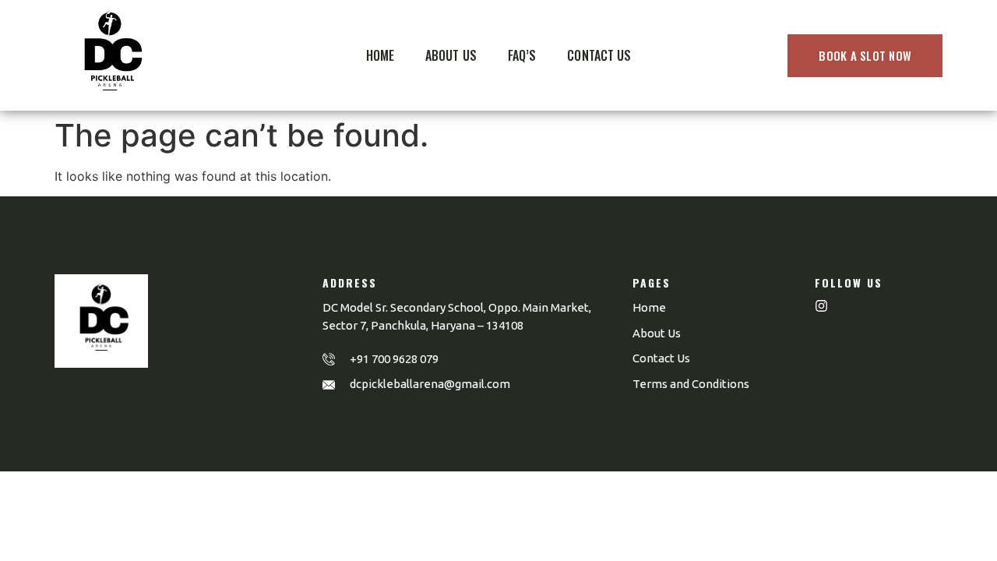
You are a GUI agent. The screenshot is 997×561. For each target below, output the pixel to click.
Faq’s (522, 55)
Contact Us (599, 55)
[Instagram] (821, 305)
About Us (451, 55)
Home (380, 55)
